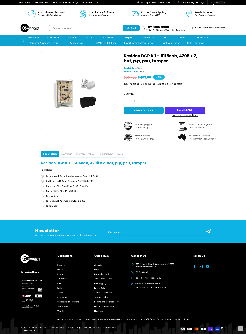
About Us (98, 265)
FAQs (96, 269)
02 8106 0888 (142, 272)
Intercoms (62, 297)
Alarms (60, 292)
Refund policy (58, 327)
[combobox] (86, 28)
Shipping (146, 83)
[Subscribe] (208, 231)
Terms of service (91, 327)
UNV (59, 283)
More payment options (185, 115)
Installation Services (103, 274)
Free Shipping (100, 283)
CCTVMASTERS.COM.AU (38, 327)
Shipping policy (109, 327)
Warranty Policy (101, 297)
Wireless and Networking (68, 302)
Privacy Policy (100, 288)
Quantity (129, 93)
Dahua (60, 269)
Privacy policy (74, 327)
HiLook (60, 274)
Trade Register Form (103, 279)
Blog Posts (98, 311)
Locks (59, 288)
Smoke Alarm (63, 306)
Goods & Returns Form (104, 306)
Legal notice (29, 330)
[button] (33, 37)
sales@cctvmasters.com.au (148, 278)
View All (60, 311)
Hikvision (61, 265)
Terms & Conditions (103, 292)
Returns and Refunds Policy (106, 302)
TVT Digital (62, 279)
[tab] (50, 154)
